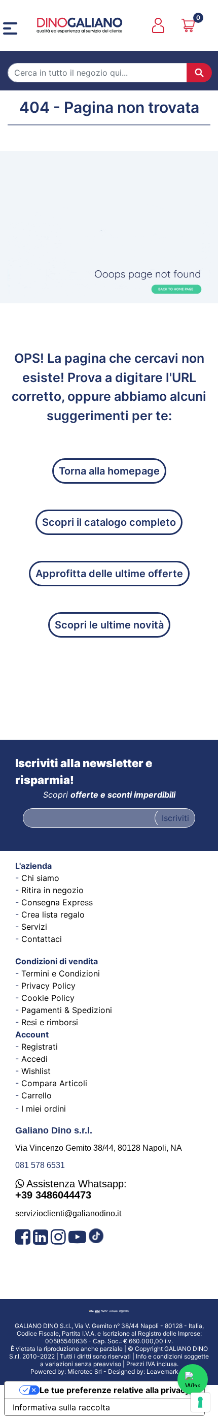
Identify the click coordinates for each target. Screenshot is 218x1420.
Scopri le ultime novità (109, 625)
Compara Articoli (54, 1083)
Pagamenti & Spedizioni (66, 1010)
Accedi (34, 1059)
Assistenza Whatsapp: (71, 1189)
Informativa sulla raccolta (61, 1407)
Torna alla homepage (109, 471)
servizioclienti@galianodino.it (68, 1213)
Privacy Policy (48, 986)
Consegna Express (57, 902)
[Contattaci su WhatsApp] (192, 1379)
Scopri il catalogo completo (109, 522)
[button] (199, 72)
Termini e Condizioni (60, 973)
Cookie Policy (48, 998)
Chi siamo (40, 878)
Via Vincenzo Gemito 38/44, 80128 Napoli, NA (98, 1148)
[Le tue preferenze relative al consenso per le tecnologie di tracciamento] (200, 1402)
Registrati (39, 1047)
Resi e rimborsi (49, 1022)
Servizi (34, 927)
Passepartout (133, 1368)
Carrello (36, 1095)
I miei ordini (43, 1108)
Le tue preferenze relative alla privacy (115, 1390)
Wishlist (36, 1071)
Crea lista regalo (53, 914)
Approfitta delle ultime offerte (109, 573)
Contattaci (41, 939)
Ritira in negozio (52, 890)
